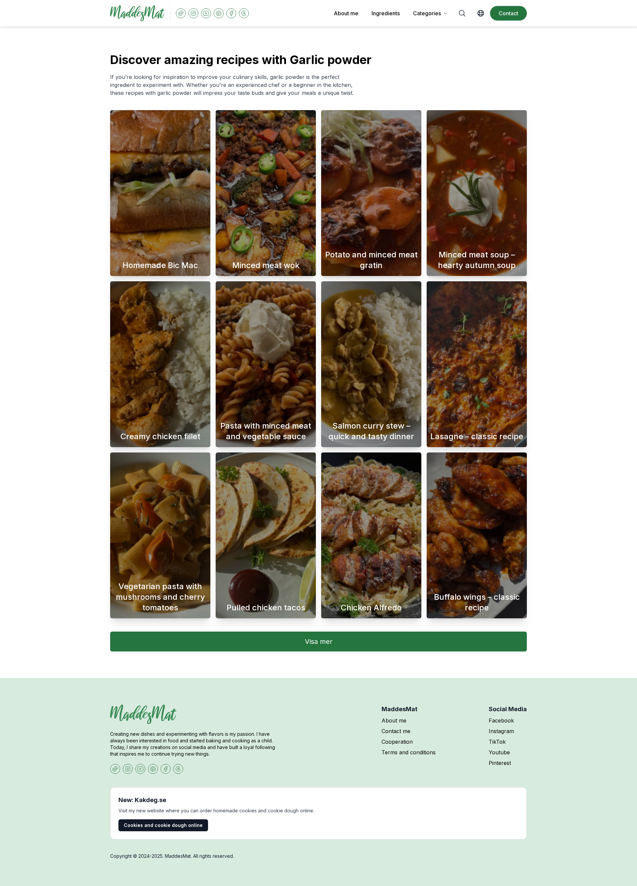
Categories (427, 13)
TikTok (497, 741)
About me (346, 13)
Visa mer (318, 642)
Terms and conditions (409, 752)
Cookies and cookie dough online (163, 825)
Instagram (501, 731)
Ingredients (386, 13)
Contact (508, 13)
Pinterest (500, 763)
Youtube (499, 752)
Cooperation (397, 741)
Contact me (396, 731)
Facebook (501, 720)
